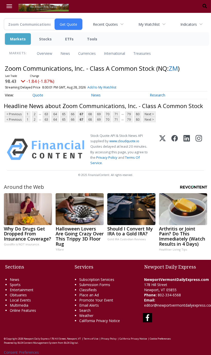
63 (46, 114)
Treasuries (142, 53)
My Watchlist (149, 24)
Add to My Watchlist (101, 87)
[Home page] (44, 7)
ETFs (69, 39)
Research (157, 95)
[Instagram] (199, 149)
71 (116, 114)
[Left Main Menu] (9, 6)
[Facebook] (174, 149)
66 (72, 114)
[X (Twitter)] (162, 149)
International (114, 53)
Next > (149, 114)
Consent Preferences (21, 352)
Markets (18, 39)
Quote (37, 95)
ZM (173, 68)
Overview (44, 53)
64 (55, 114)
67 (81, 114)
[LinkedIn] (186, 149)
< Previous (14, 114)
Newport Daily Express (37, 338)
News (65, 53)
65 (64, 114)
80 (137, 114)
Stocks (45, 39)
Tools (92, 39)
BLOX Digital (71, 342)
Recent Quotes (105, 24)
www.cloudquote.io (124, 141)
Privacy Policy (106, 157)
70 (107, 114)
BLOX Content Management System (37, 342)
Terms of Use (91, 338)
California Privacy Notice (133, 338)
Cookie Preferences (160, 338)
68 (90, 114)
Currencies (87, 53)
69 (99, 114)
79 (129, 114)
